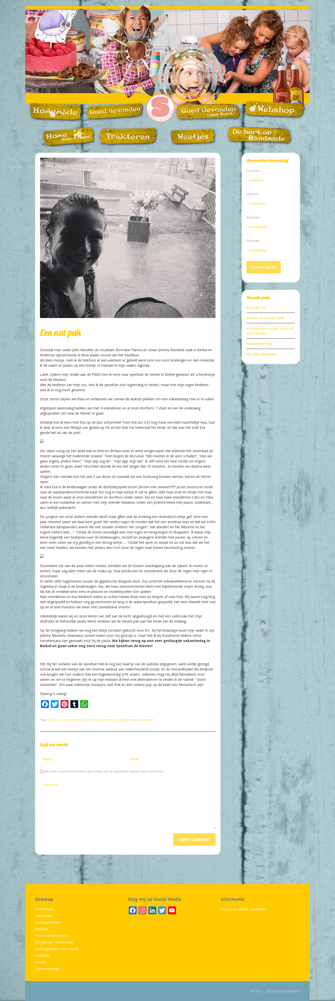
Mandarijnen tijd (259, 343)
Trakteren (43, 955)
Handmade (43, 915)
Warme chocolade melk (265, 318)
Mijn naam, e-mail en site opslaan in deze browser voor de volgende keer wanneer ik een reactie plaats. (104, 771)
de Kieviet (64, 720)
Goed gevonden (47, 922)
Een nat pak (94, 720)
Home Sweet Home (50, 935)
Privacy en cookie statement (243, 909)
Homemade (44, 909)
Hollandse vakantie (116, 720)
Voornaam (252, 194)
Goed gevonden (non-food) (56, 948)
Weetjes (41, 929)
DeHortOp (79, 720)
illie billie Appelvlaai (261, 354)
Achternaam (253, 217)
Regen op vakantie (142, 720)
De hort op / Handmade (54, 942)
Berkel (51, 720)
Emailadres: (253, 170)
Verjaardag (252, 240)
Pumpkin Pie (256, 307)
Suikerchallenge (47, 968)
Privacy (40, 962)
